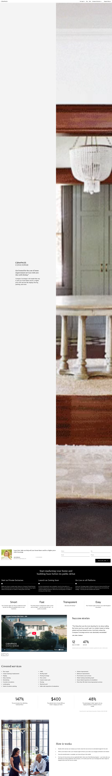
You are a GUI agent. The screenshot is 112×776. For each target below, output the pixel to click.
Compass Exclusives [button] (96, 1)
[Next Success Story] (6, 655)
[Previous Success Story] (2, 655)
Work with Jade (102, 560)
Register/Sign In (107, 1)
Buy (87, 1)
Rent (90, 1)
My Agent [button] (82, 1)
